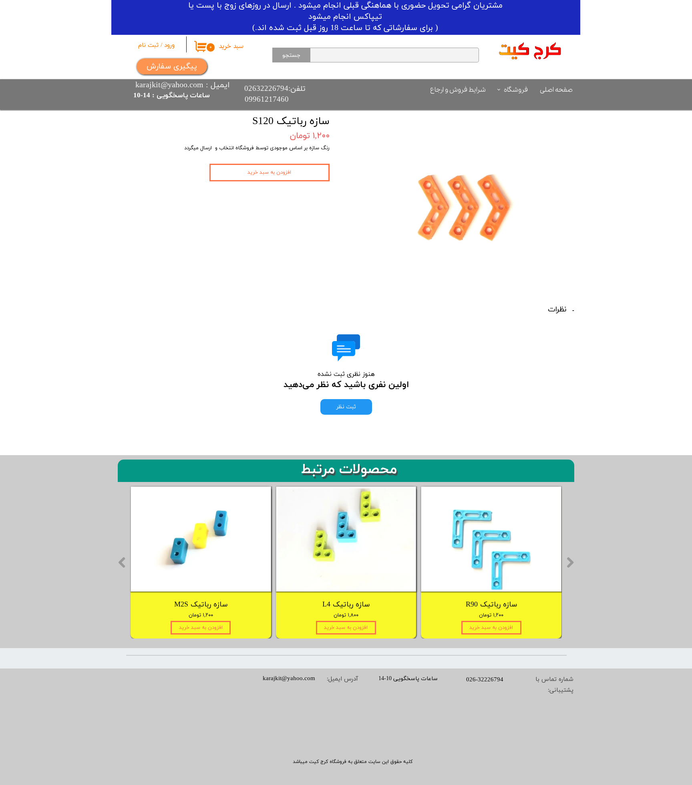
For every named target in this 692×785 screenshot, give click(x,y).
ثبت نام (148, 45)
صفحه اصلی (556, 89)
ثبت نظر (346, 407)
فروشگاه (516, 89)
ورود (169, 45)
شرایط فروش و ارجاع (458, 89)
